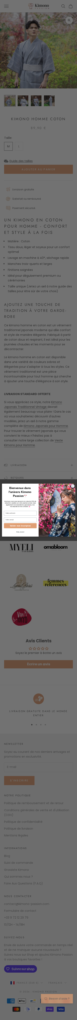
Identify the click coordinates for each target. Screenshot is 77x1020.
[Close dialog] (72, 486)
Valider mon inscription (20, 526)
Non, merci (20, 532)
